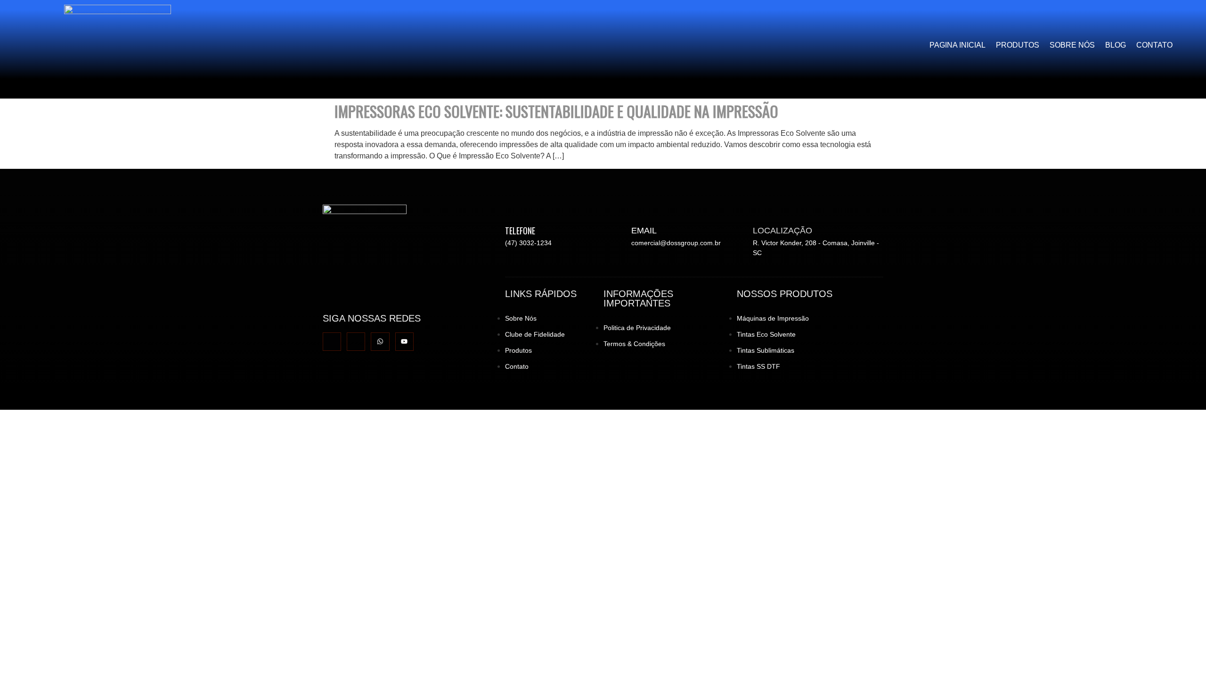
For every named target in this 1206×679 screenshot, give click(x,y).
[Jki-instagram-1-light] (356, 341)
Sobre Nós (1072, 45)
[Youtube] (404, 341)
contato (1154, 45)
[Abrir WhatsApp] (1182, 655)
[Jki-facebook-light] (332, 341)
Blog (1115, 45)
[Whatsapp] (380, 341)
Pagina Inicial (957, 45)
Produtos (1017, 45)
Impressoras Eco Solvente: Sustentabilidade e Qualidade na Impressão (556, 111)
